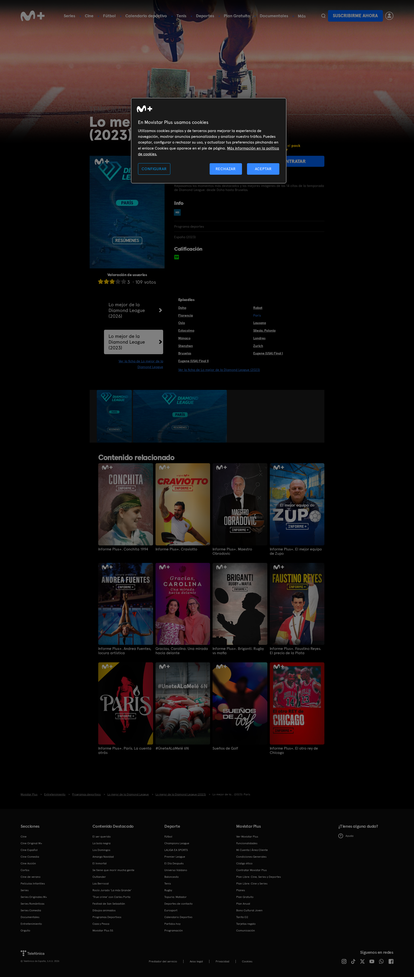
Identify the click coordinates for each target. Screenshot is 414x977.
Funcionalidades (246, 843)
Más (302, 16)
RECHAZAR (226, 169)
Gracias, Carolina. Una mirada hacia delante (181, 651)
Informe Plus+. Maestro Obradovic (232, 551)
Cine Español (29, 850)
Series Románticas (32, 903)
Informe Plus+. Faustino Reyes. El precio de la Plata (295, 651)
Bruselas (184, 353)
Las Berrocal (100, 883)
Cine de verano (30, 877)
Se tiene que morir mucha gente (113, 870)
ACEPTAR (263, 169)
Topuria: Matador (175, 897)
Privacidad (222, 961)
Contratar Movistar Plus (251, 870)
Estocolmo (186, 330)
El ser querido (101, 836)
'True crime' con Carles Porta (111, 897)
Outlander (99, 877)
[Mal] (106, 281)
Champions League (176, 843)
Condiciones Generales (251, 856)
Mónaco (184, 338)
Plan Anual (243, 903)
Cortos (25, 870)
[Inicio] (33, 16)
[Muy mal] (100, 281)
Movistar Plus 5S (102, 930)
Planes (240, 890)
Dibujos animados (103, 910)
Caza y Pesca (100, 923)
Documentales (274, 15)
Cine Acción (28, 863)
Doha (182, 308)
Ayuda (349, 836)
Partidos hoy (172, 923)
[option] (115, 416)
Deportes (205, 15)
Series (69, 15)
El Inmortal (99, 863)
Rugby (168, 890)
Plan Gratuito (237, 15)
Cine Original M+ (31, 843)
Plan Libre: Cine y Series (251, 883)
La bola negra (101, 843)
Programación (173, 930)
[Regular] (112, 281)
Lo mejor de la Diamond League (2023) (127, 342)
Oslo (181, 323)
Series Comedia (31, 910)
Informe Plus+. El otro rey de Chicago (294, 750)
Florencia (185, 315)
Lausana (259, 323)
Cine (89, 15)
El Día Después (174, 863)
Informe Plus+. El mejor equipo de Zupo (296, 551)
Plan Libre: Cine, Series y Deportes (258, 877)
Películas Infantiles (33, 883)
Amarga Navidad (103, 856)
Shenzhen (185, 346)
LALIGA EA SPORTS (176, 850)
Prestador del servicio (163, 961)
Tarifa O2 (242, 917)
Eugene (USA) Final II (193, 361)
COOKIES (247, 961)
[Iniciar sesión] (389, 16)
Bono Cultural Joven (249, 910)
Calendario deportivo (146, 15)
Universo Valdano (175, 870)
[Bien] (118, 281)
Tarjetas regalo (246, 923)
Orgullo (25, 930)
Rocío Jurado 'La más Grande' (112, 890)
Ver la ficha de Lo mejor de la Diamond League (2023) (219, 370)
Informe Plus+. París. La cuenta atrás (124, 750)
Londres (259, 338)
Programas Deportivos (106, 917)
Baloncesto (171, 877)
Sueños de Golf (225, 748)
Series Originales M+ (34, 897)
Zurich (258, 346)
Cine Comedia (30, 856)
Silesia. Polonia (264, 330)
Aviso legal (196, 961)
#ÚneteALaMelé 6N (172, 748)
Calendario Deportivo (178, 917)
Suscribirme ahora (355, 15)
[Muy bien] (123, 281)
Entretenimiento (31, 923)
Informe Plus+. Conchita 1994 (123, 549)
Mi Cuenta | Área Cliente (252, 850)
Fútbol (109, 15)
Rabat (257, 308)
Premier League (174, 856)
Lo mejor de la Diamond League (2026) (127, 310)
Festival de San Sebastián (108, 903)
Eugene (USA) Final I (268, 353)
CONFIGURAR (154, 169)
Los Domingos (101, 850)
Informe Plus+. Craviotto (176, 549)
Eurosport (170, 910)
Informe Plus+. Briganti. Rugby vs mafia (238, 651)
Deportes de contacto (178, 903)
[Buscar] (323, 16)
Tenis (181, 15)
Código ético (244, 863)
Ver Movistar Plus (247, 836)
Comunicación (245, 930)
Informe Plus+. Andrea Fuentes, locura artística (124, 651)
